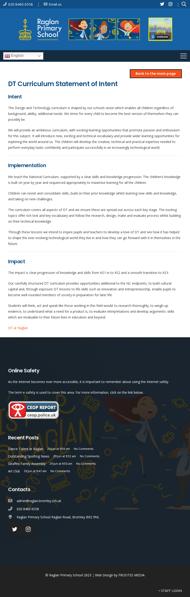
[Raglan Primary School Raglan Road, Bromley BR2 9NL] (12, 517)
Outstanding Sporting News (28, 456)
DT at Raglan (18, 328)
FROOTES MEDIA (131, 575)
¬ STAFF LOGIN (170, 590)
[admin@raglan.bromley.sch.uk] (12, 501)
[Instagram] (170, 4)
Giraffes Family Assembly (27, 463)
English (17, 56)
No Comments (84, 449)
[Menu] (183, 56)
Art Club (14, 471)
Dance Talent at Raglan (25, 449)
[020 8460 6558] (12, 509)
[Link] (81, 29)
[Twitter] (162, 4)
